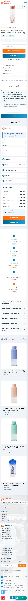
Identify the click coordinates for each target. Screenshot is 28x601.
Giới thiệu (4, 514)
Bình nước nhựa (5, 528)
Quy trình (21, 80)
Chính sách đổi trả (6, 550)
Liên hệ (4, 516)
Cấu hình (16, 80)
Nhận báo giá (14, 217)
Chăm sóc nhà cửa (6, 536)
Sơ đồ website (5, 518)
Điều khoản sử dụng (6, 520)
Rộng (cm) (4, 145)
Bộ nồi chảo (5, 532)
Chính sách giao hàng (7, 548)
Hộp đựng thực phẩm (7, 538)
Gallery (2, 80)
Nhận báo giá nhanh (14, 50)
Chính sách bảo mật (7, 552)
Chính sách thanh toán (7, 546)
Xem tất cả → (23, 339)
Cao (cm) (4, 150)
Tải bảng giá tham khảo (14, 59)
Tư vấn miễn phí (14, 55)
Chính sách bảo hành (7, 554)
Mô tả (6, 80)
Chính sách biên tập (8, 590)
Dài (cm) (4, 139)
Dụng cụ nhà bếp (6, 530)
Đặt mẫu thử (14, 222)
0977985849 (19, 104)
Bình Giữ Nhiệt (5, 534)
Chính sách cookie (20, 590)
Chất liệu (11, 80)
